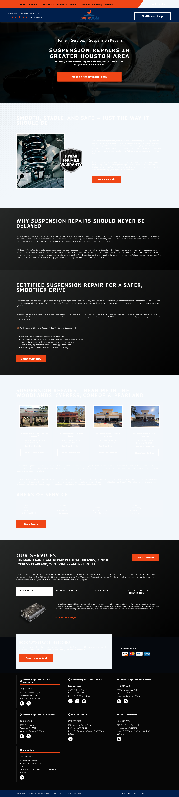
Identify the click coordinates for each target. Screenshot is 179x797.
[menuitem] (24, 4)
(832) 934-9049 (123, 686)
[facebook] (77, 701)
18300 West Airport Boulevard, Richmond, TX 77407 (31, 763)
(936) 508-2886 (123, 721)
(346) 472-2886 (26, 756)
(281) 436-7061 (26, 721)
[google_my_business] (28, 703)
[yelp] (22, 703)
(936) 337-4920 (74, 686)
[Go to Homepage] (89, 12)
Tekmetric (79, 793)
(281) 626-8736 (74, 721)
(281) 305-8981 (26, 689)
